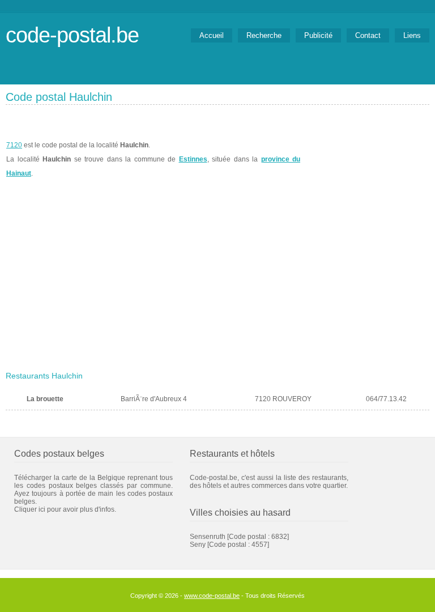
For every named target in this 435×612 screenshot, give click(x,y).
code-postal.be (72, 35)
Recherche (264, 35)
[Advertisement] (217, 281)
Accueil (211, 35)
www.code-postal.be (212, 595)
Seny (198, 545)
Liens (412, 35)
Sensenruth (207, 537)
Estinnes (193, 159)
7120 (14, 145)
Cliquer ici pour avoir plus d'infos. (65, 509)
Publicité (318, 35)
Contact (368, 35)
